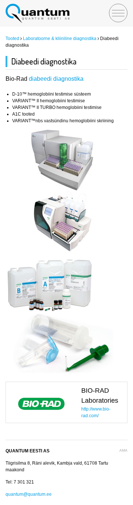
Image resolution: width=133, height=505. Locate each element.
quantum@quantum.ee (29, 494)
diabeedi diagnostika (56, 79)
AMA (123, 450)
